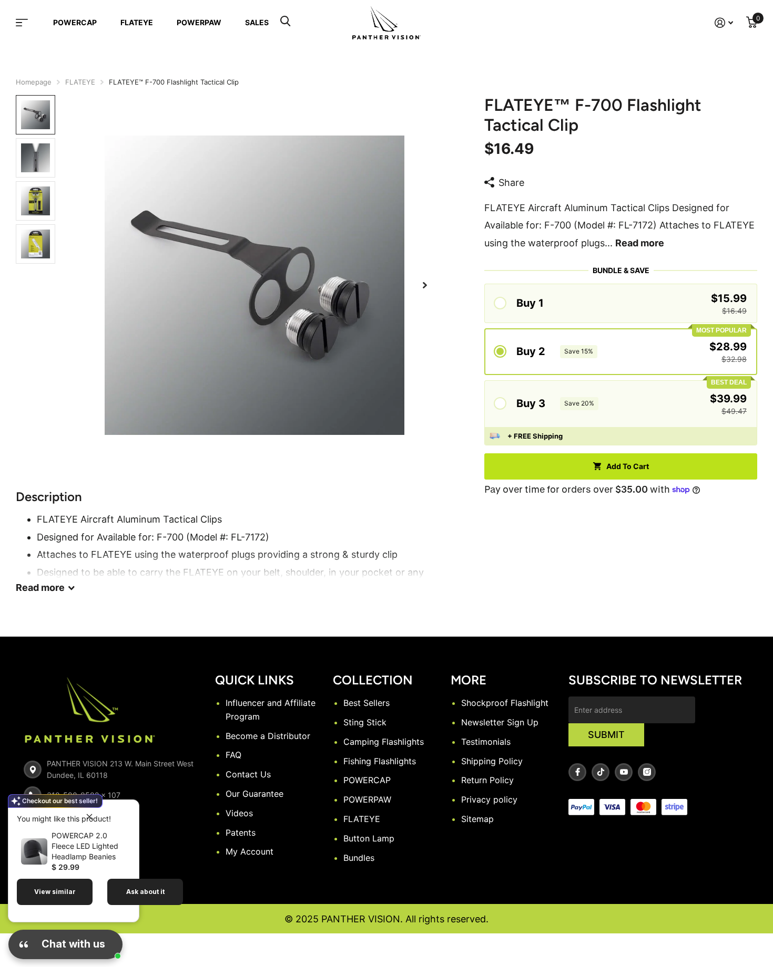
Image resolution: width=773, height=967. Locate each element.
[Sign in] (724, 23)
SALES (257, 22)
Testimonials (486, 741)
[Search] (285, 22)
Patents (241, 832)
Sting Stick (365, 722)
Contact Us (248, 774)
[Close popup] (89, 816)
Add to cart (627, 466)
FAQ (233, 755)
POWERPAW (199, 22)
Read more (639, 242)
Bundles (358, 857)
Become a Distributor (268, 736)
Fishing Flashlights (379, 761)
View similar (55, 892)
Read (40, 587)
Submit (606, 734)
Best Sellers (366, 703)
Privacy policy (489, 799)
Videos (239, 813)
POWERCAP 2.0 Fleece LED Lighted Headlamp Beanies (85, 846)
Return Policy (487, 780)
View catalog (28, 22)
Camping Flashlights (383, 741)
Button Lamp (368, 838)
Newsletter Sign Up (499, 722)
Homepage (34, 82)
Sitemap (477, 819)
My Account (249, 851)
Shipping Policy (492, 761)
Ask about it (145, 892)
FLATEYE (136, 22)
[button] (424, 285)
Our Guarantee (254, 793)
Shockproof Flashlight (504, 703)
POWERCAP (75, 22)
